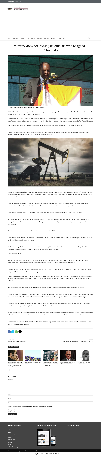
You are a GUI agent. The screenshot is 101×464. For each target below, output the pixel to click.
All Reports (15, 38)
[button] (89, 38)
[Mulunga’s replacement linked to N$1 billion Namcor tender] (68, 355)
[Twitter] (12, 331)
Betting (10, 430)
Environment (11, 435)
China (9, 432)
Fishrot (22, 38)
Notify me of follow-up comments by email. (19, 410)
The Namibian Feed (72, 425)
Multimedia (39, 38)
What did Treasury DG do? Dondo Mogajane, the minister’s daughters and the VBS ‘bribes (50, 364)
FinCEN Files (11, 439)
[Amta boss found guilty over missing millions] (85, 355)
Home (9, 38)
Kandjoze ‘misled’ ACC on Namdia (16, 341)
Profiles (46, 38)
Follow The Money (13, 447)
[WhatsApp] (16, 331)
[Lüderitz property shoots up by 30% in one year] (33, 355)
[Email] (20, 331)
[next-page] (11, 370)
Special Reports (31, 38)
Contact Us (61, 38)
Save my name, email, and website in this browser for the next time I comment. (31, 406)
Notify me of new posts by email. (16, 411)
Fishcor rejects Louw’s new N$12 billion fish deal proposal (78, 341)
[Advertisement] (50, 25)
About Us (53, 38)
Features (10, 437)
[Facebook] (9, 331)
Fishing (10, 442)
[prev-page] (9, 370)
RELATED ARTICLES (13, 347)
